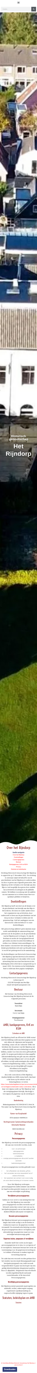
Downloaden (10, 1369)
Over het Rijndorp (18, 855)
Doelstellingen (18, 857)
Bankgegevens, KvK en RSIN (18, 864)
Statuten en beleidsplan (18, 869)
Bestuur (18, 862)
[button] (18, 2)
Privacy (18, 867)
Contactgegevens (18, 859)
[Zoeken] (33, 9)
